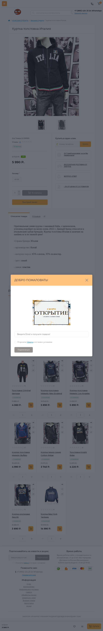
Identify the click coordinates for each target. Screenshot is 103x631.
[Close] (86, 280)
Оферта (30, 342)
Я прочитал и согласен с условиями (35, 342)
